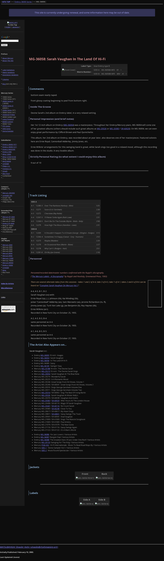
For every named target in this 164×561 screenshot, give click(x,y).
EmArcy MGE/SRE (8, 149)
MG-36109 (45, 366)
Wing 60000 (6, 161)
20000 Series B (7, 106)
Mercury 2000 (7, 245)
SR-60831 (55, 414)
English (8, 27)
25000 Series (7, 110)
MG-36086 (45, 434)
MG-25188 (46, 368)
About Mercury (7, 58)
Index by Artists (7, 284)
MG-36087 (45, 437)
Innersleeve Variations (10, 75)
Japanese (15, 27)
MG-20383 (114, 128)
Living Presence (8, 119)
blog (4, 84)
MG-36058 (45, 360)
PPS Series (6, 126)
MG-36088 (45, 440)
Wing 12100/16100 (9, 157)
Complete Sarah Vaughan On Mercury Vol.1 (59, 285)
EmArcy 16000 (7, 265)
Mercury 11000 (7, 258)
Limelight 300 (7, 195)
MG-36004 (68, 125)
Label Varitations (8, 70)
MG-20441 (46, 406)
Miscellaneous (7, 288)
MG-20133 (46, 442)
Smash (4, 171)
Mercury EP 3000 (8, 217)
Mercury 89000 (7, 263)
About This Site (7, 61)
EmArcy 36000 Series (23, 2)
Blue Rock (6, 174)
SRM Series (6, 129)
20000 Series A (7, 101)
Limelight (5, 164)
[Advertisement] (94, 35)
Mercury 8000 (7, 253)
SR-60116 (55, 406)
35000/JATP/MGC (8, 115)
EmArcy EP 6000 (8, 223)
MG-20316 (46, 392)
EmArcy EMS (7, 152)
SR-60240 (55, 408)
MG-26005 (45, 355)
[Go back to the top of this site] (12, 22)
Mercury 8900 (7, 256)
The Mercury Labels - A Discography (47, 276)
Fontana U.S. (7, 169)
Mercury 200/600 (8, 193)
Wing (4, 270)
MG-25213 (46, 371)
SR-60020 (125, 128)
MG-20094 (46, 374)
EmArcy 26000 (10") (9, 144)
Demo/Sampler (7, 131)
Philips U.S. (6, 166)
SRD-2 (44, 450)
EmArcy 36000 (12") (9, 147)
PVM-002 (45, 445)
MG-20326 (101, 128)
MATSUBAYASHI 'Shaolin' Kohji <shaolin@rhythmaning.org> (29, 546)
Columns (5, 79)
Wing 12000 (6, 154)
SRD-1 (44, 448)
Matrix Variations (8, 72)
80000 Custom (7, 122)
